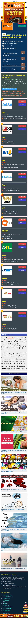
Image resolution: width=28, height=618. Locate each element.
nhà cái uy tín (6, 605)
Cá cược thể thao (6, 598)
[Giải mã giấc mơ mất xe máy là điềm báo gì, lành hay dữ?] (14, 508)
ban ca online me (6, 610)
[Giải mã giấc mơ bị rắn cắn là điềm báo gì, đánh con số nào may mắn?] (14, 448)
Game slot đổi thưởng (7, 596)
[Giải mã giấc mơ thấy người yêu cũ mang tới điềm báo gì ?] (14, 567)
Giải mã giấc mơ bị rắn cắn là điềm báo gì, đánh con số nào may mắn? (13, 450)
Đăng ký (23, 52)
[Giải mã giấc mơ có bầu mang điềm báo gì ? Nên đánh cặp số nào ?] (14, 410)
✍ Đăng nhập (22, 26)
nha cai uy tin (6, 612)
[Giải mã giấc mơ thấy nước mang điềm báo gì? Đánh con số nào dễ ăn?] (14, 527)
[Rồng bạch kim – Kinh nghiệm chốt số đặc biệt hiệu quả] (14, 430)
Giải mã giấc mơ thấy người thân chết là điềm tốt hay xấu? (13, 549)
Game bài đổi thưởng (7, 595)
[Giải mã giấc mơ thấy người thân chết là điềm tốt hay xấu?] (14, 547)
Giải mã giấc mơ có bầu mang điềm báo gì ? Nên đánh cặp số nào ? (13, 412)
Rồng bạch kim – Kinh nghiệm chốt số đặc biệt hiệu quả (13, 431)
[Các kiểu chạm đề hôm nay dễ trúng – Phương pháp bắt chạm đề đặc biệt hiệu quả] (14, 468)
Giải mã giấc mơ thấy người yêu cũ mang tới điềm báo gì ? (14, 569)
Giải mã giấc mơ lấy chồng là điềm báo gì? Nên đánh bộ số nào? (13, 392)
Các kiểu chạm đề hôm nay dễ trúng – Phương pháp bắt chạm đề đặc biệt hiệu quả (13, 470)
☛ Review (22, 104)
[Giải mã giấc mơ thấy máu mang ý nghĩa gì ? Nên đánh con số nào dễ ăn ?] (14, 488)
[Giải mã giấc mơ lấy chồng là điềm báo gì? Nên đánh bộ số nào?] (14, 390)
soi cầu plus (10, 338)
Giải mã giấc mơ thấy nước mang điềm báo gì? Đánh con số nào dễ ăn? (13, 529)
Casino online (6, 600)
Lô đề (4, 601)
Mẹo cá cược (6, 613)
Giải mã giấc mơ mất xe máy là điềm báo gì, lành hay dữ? (13, 510)
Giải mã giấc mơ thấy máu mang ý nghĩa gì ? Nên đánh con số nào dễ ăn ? (13, 490)
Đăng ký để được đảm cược (9, 88)
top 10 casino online (7, 608)
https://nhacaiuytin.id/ (7, 607)
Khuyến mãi (5, 603)
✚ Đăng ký (22, 101)
